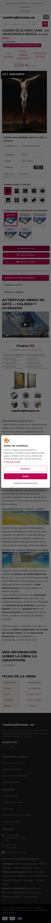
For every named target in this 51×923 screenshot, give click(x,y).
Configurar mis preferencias (25, 483)
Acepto (25, 476)
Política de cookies (12, 462)
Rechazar (25, 469)
